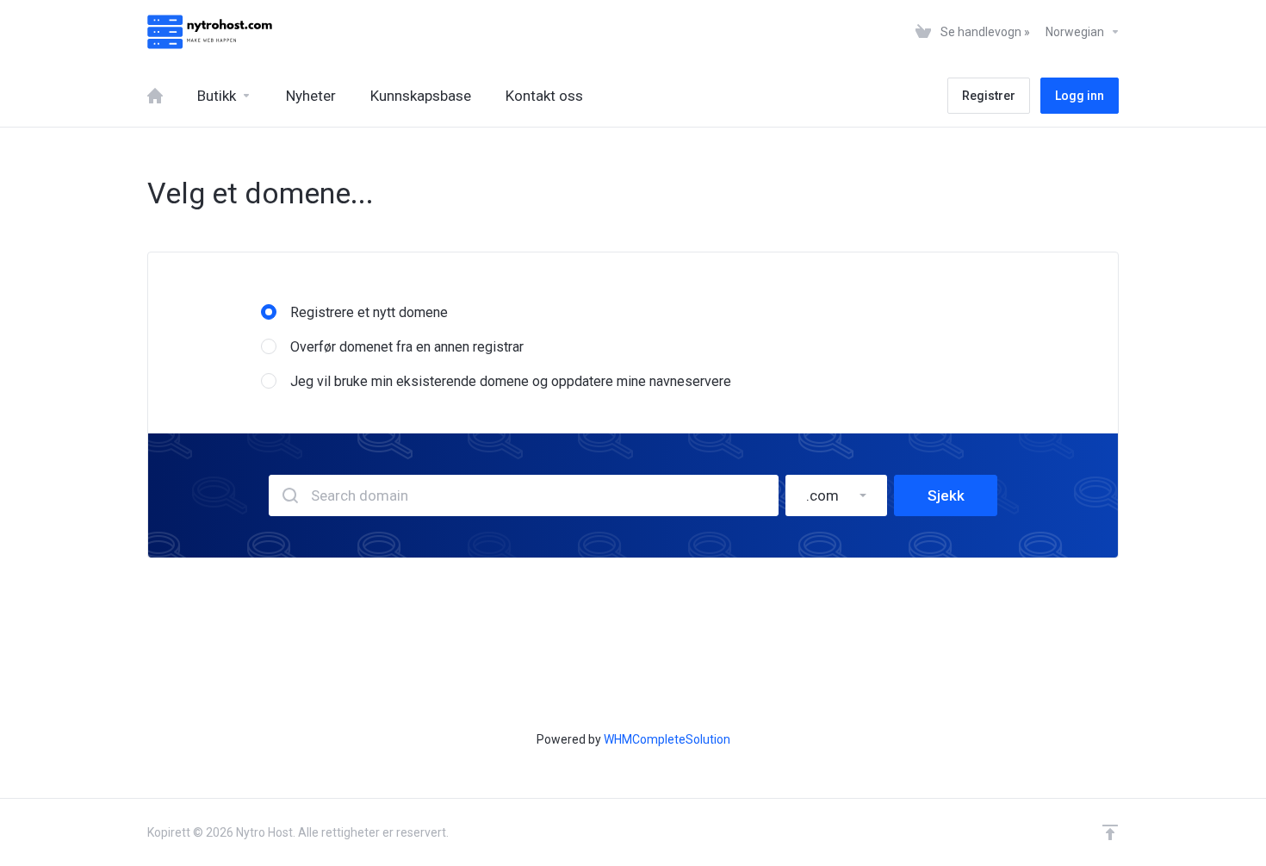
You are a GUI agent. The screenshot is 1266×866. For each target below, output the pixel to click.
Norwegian (1076, 32)
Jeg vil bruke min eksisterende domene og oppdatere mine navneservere (510, 381)
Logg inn (1079, 96)
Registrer (988, 96)
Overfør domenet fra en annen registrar (407, 347)
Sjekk (946, 495)
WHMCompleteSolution (667, 739)
